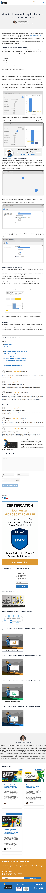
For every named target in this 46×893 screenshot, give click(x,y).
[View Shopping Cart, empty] (33, 2)
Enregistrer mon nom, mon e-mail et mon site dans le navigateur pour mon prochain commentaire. (23, 476)
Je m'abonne (22, 586)
